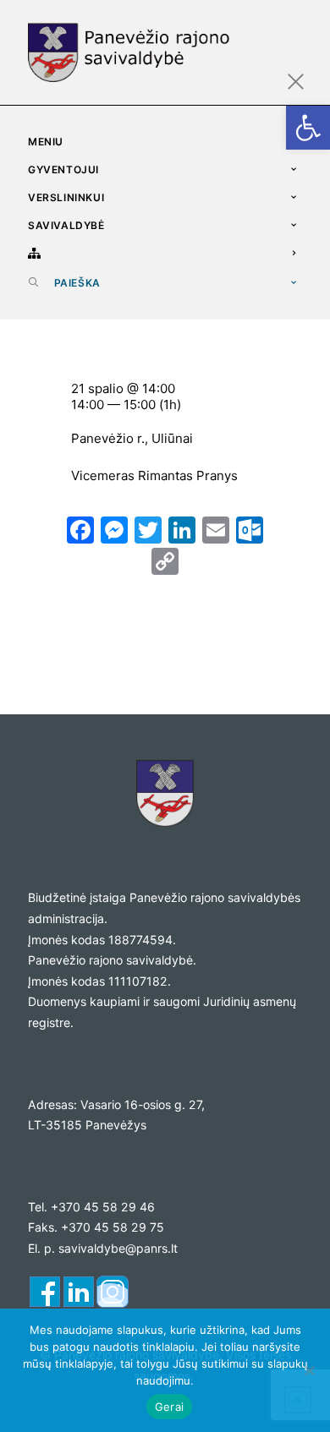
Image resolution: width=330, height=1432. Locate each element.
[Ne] (308, 1370)
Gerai (169, 1406)
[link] (308, 128)
